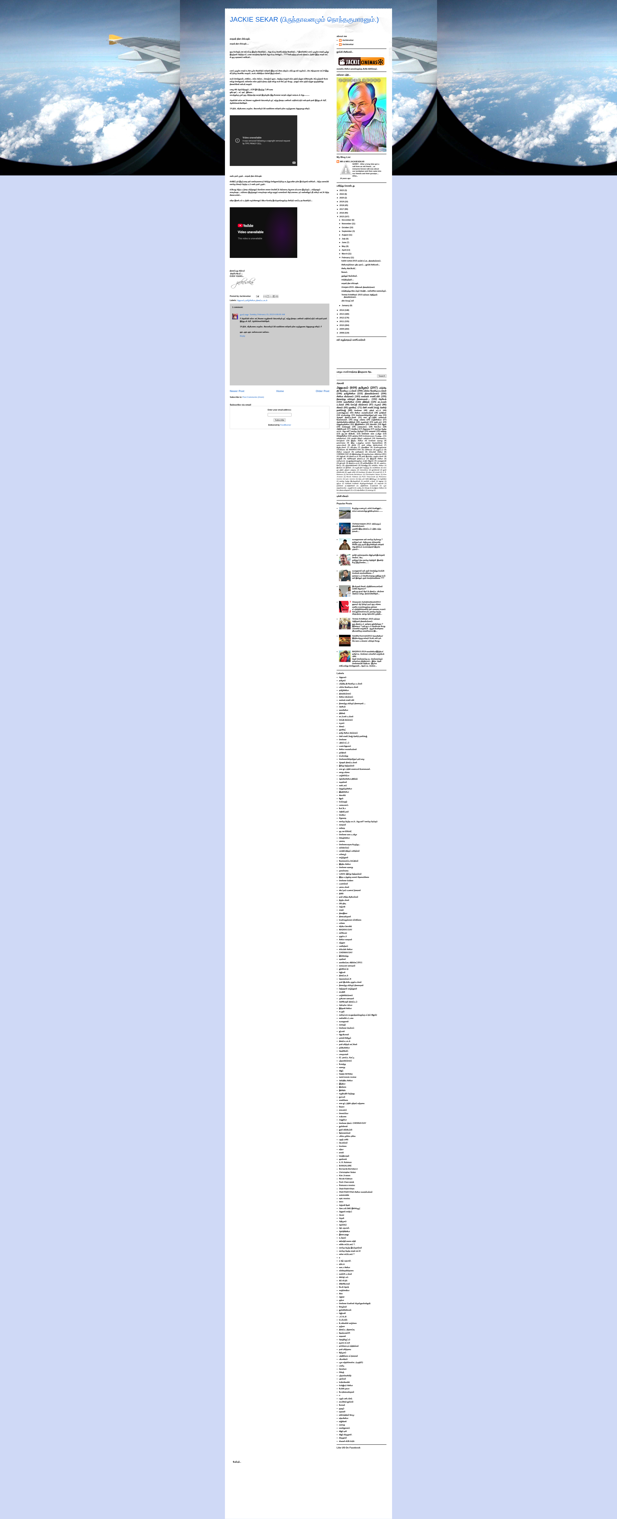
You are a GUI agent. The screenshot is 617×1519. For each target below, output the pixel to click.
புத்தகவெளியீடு (345, 1375)
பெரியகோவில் (344, 1382)
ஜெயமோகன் (344, 1034)
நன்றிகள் (382, 413)
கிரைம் (340, 407)
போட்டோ (377, 427)
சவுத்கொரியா (344, 1290)
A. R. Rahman (345, 1162)
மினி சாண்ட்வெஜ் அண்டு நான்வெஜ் (353, 736)
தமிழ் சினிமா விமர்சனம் (348, 733)
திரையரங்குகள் (345, 916)
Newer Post (237, 391)
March (345, 254)
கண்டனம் (378, 422)
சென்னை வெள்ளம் (346, 1028)
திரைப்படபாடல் (261, 300)
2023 (342, 190)
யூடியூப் (341, 1408)
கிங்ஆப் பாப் (343, 1277)
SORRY (355, 164)
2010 (342, 325)
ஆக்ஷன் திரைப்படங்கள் (346, 417)
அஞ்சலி (342, 907)
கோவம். (344, 272)
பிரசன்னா (343, 1369)
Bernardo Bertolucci (354, 474)
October (346, 227)
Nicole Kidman (352, 477)
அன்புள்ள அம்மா (345, 1005)
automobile (344, 1195)
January (346, 305)
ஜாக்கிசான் (376, 470)
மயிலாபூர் (342, 854)
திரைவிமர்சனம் (372, 393)
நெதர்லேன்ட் (344, 1051)
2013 (342, 314)
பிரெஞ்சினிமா (342, 436)
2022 (342, 194)
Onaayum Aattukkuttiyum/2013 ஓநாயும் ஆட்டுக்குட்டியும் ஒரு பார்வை (366, 603)
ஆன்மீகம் (383, 479)
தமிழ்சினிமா (250, 300)
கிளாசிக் (373, 424)
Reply (242, 336)
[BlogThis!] (267, 296)
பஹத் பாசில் (351, 472)
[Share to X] (271, 296)
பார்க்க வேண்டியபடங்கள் (374, 390)
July (344, 239)
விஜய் (341, 1071)
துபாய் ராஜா (244, 314)
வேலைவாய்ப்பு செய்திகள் (348, 861)
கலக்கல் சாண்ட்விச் (370, 396)
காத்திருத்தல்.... (347, 279)
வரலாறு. (342, 1067)
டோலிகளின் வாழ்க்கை (348, 1323)
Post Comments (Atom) (253, 397)
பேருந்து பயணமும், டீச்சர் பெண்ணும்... (367, 508)
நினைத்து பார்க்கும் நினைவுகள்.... (353, 399)
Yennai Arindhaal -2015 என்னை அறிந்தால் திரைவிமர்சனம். (366, 620)
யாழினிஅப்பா (376, 420)
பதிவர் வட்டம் (375, 410)
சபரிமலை (342, 1116)
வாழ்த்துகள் (343, 857)
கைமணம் (343, 1110)
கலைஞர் (342, 1025)
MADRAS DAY (355, 450)
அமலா (341, 1215)
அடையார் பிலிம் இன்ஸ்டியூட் (367, 479)
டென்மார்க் (343, 1320)
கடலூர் (341, 1011)
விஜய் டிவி (343, 1431)
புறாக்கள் (342, 1379)
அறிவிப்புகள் (341, 429)
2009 (342, 329)
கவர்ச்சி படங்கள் (369, 481)
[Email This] (264, 296)
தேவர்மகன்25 (344, 1333)
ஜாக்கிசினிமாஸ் (345, 1310)
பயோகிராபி (343, 1359)
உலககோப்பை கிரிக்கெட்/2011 (375, 454)
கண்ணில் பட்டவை (346, 1018)
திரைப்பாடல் (353, 456)
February (346, 257)
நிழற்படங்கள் (341, 447)
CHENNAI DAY (343, 454)
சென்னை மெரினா (346, 880)
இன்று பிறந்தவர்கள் (346, 766)
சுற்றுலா (342, 943)
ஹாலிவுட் (353, 407)
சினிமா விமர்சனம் (345, 396)
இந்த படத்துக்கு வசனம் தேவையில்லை (367, 443)
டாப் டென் (343, 1316)
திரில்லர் (366, 402)
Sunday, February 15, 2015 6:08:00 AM (267, 314)
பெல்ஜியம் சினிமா (378, 488)
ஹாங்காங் (343, 1159)
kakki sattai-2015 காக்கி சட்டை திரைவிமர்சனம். (361, 261)
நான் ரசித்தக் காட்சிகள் (348, 1044)
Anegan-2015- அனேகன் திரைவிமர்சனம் (358, 287)
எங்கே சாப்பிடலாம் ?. (347, 1244)
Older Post (322, 391)
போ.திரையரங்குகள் (343, 490)
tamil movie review (347, 1077)
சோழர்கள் (343, 1307)
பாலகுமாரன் (343, 1054)
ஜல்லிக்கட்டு (344, 969)
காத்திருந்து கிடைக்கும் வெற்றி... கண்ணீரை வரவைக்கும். (363, 291)
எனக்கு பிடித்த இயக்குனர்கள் (349, 481)
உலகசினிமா (349, 402)
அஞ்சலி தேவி (344, 1205)
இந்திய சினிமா (357, 441)
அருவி (341, 1218)
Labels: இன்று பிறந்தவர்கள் (350, 874)
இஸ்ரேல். (349, 468)
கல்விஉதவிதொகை (346, 1270)
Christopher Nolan (373, 474)
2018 (342, 205)
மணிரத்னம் (359, 452)
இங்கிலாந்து (356, 454)
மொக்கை (362, 472)
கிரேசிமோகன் (344, 1284)
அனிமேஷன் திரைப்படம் (356, 459)
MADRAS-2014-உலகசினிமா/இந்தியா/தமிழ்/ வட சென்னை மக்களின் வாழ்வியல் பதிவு (368, 653)
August (345, 235)
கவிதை (383, 431)
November (347, 224)
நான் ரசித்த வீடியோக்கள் (372, 445)
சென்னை (358, 410)
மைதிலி (339, 459)
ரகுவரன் (342, 1411)
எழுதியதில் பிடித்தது (362, 468)
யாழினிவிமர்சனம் (346, 995)
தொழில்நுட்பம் (344, 1339)
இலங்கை (340, 468)
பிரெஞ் (367, 488)
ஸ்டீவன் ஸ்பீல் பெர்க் (346, 1441)
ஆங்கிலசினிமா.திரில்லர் (346, 422)
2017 (342, 209)
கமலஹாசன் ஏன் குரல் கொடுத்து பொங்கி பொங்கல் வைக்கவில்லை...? (368, 572)
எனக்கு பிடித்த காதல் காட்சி (350, 1251)
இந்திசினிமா (360, 424)
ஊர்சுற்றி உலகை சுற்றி (347, 1241)
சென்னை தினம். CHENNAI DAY (352, 1123)
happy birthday (346, 1074)
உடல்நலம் (342, 1238)
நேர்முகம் (342, 1352)
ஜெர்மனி (342, 1313)
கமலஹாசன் (381, 461)
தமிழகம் (363, 387)
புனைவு (355, 436)
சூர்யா (339, 483)
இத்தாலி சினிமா (376, 459)
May (344, 246)
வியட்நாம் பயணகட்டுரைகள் (350, 890)
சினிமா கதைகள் (343, 452)
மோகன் (342, 1405)
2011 (342, 321)
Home (280, 391)
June (344, 242)
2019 (342, 202)
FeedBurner (285, 425)
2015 (342, 216)
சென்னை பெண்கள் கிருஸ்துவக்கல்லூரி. (359, 483)
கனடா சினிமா (344, 1267)
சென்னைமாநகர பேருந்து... (373, 436)
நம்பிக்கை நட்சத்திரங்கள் (346, 486)
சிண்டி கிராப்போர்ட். (348, 268)
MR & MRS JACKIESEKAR (352, 161)
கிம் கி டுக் (343, 1280)
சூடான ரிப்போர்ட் (349, 434)
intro (341, 1202)
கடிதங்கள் (365, 422)
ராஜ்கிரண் (343, 1421)
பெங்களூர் (346, 427)
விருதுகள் (343, 1438)
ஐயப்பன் (342, 1097)
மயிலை (342, 923)
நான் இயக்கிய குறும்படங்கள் (373, 456)
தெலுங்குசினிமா (343, 424)
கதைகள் (372, 431)
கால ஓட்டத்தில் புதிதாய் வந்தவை (352, 1103)
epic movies (350, 479)
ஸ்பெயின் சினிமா (376, 452)
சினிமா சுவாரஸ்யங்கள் (364, 413)
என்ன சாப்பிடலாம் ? (346, 1254)
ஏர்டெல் (342, 1264)
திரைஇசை (365, 447)
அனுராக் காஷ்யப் (345, 1211)
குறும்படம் (379, 450)
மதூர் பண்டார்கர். (346, 1398)
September (347, 231)
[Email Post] (257, 296)
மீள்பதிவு (353, 447)
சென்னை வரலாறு (376, 441)
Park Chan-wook (368, 477)
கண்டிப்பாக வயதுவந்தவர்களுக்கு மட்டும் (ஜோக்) (355, 461)
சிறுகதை (366, 429)
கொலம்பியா (364, 470)
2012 (342, 318)
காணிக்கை (376, 468)
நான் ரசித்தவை (345, 1349)
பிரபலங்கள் (343, 1143)
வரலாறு (370, 490)
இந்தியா (342, 1084)
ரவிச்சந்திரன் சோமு (346, 1415)
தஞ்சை (342, 1326)
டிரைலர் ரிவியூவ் (345, 1038)
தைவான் (381, 483)
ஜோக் (384, 424)
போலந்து (364, 465)
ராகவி (377, 472)
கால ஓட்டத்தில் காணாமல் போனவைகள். (355, 769)
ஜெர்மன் (343, 456)
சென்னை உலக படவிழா (371, 434)
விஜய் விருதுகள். (345, 1434)
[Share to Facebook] (274, 296)
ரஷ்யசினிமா (361, 490)
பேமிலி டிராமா (344, 1388)
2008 (342, 333)
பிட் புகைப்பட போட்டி (346, 1057)
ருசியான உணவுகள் (346, 998)
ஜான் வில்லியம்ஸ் (345, 1130)
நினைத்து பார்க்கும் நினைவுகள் (351, 985)
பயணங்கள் (343, 884)
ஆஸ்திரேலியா (344, 1231)
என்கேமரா (368, 450)
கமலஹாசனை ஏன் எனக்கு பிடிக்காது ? (367, 539)
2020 (342, 198)
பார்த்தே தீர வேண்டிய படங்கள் (350, 684)
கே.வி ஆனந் (344, 1287)
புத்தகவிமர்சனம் (351, 465)
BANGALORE (345, 1166)
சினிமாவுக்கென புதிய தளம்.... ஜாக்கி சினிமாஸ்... (360, 265)
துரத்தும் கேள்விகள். (349, 276)
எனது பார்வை (359, 420)
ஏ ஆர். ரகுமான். (345, 1261)
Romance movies (347, 1185)
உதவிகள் (342, 959)
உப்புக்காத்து (345, 415)
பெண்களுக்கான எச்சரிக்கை (350, 920)
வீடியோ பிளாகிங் (345, 926)
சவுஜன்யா (343, 1120)
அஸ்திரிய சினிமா (377, 465)
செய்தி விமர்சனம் (359, 404)
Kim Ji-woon (344, 1175)
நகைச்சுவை (341, 443)
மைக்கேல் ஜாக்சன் (346, 1402)
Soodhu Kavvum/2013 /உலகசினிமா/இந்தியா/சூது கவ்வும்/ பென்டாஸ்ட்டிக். (367, 637)
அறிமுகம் (343, 1221)
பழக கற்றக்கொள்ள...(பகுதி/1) (351, 1362)
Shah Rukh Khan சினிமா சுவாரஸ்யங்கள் (356, 1192)
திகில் (354, 445)
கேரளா (341, 1107)
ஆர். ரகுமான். (344, 1228)
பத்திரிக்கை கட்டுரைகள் (369, 486)
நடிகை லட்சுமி (344, 1343)
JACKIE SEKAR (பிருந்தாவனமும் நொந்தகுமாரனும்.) (304, 19)
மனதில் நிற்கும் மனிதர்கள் (361, 438)
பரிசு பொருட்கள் (347, 301)
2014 (342, 310)
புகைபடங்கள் (341, 445)
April (344, 250)
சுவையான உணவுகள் (347, 966)
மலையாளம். (362, 427)
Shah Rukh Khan (346, 1189)
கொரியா (354, 429)
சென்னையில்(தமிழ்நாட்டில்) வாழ (369, 415)
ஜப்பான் (342, 463)
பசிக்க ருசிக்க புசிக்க (347, 1136)
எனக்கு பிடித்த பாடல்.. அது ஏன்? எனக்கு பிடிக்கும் (361, 430)
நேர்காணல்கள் (345, 1133)
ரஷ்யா (370, 472)
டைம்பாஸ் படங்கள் (346, 716)
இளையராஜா (344, 1234)
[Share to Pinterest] (277, 296)
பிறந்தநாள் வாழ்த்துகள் (348, 989)
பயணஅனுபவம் (343, 413)
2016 (342, 213)
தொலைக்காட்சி (345, 979)
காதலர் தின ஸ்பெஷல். (350, 283)
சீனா (341, 1293)
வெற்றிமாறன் (344, 1156)
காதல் (341, 910)
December (347, 220)
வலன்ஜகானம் (344, 1428)
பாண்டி (359, 488)
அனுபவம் (240, 300)
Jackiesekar (348, 40)
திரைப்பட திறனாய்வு (347, 1329)
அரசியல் (382, 399)
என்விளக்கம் (341, 438)
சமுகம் (378, 404)
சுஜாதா (381, 481)
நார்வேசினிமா (368, 463)
